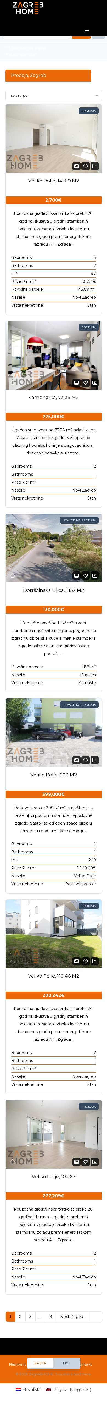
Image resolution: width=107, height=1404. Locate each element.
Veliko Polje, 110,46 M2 (53, 976)
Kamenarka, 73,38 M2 (53, 397)
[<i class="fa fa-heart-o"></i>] (85, 166)
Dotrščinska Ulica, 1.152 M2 (53, 590)
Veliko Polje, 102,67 (53, 1176)
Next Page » (72, 1316)
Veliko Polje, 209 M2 (53, 775)
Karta (40, 1363)
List (67, 1363)
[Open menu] (87, 30)
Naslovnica (19, 1364)
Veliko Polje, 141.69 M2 (53, 181)
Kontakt (84, 1364)
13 (50, 1316)
